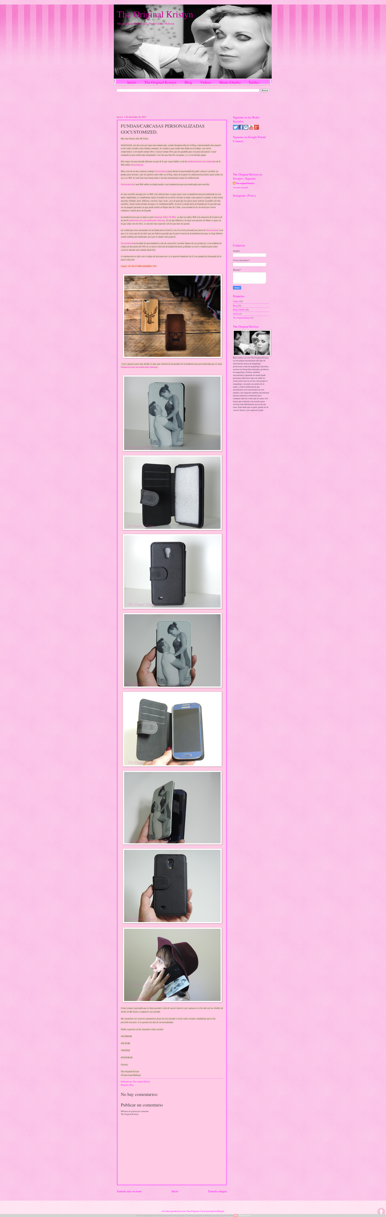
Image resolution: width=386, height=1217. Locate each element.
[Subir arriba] (381, 1212)
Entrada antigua (217, 1191)
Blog (188, 82)
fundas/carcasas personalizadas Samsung (147, 220)
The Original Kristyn (155, 14)
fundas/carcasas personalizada (201, 161)
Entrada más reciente (129, 1191)
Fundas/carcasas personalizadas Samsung (139, 366)
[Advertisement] (190, 103)
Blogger (220, 1211)
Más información (245, 1215)
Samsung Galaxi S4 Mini (165, 216)
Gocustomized (137, 164)
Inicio (131, 82)
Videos (205, 82)
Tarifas (253, 82)
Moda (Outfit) (229, 82)
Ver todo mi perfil (240, 187)
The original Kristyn (245, 183)
